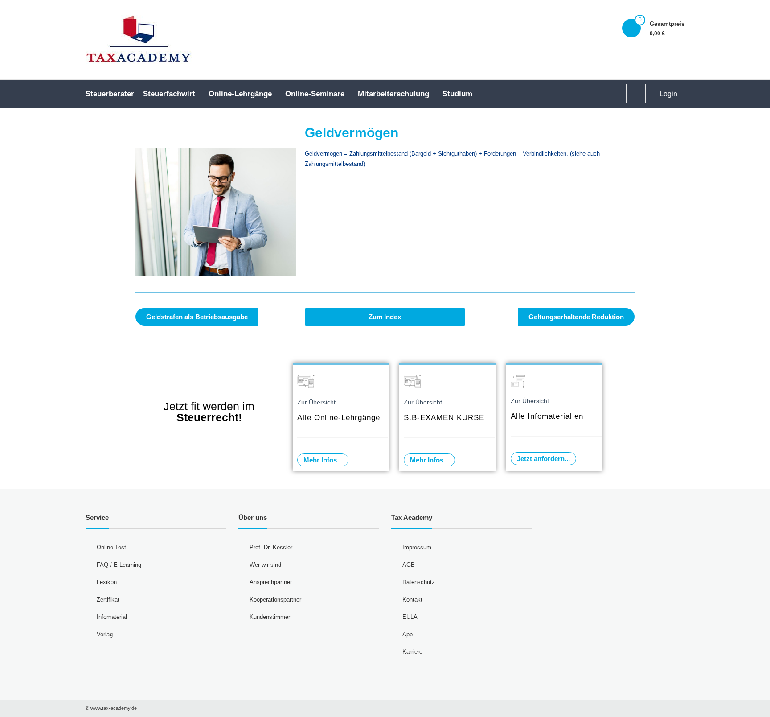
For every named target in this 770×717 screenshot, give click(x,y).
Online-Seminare (314, 94)
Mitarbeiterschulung (393, 94)
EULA (410, 617)
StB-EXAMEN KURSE (444, 417)
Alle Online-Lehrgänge (338, 417)
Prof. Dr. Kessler (271, 547)
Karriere (412, 651)
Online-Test (111, 547)
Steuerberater (110, 94)
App (407, 634)
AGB (408, 564)
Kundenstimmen (270, 617)
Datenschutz (418, 582)
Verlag (105, 634)
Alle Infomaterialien (547, 416)
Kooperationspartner (275, 599)
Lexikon (107, 582)
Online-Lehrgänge (240, 94)
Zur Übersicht (316, 402)
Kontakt (412, 599)
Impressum (416, 547)
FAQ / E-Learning (119, 564)
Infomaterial (112, 617)
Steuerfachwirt (169, 94)
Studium (457, 94)
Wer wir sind (265, 564)
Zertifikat (108, 599)
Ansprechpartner (271, 582)
